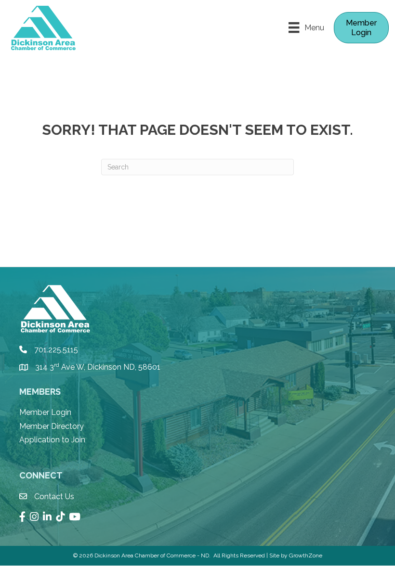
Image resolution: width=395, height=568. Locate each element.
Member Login (45, 412)
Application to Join (52, 439)
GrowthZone (305, 555)
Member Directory (51, 426)
